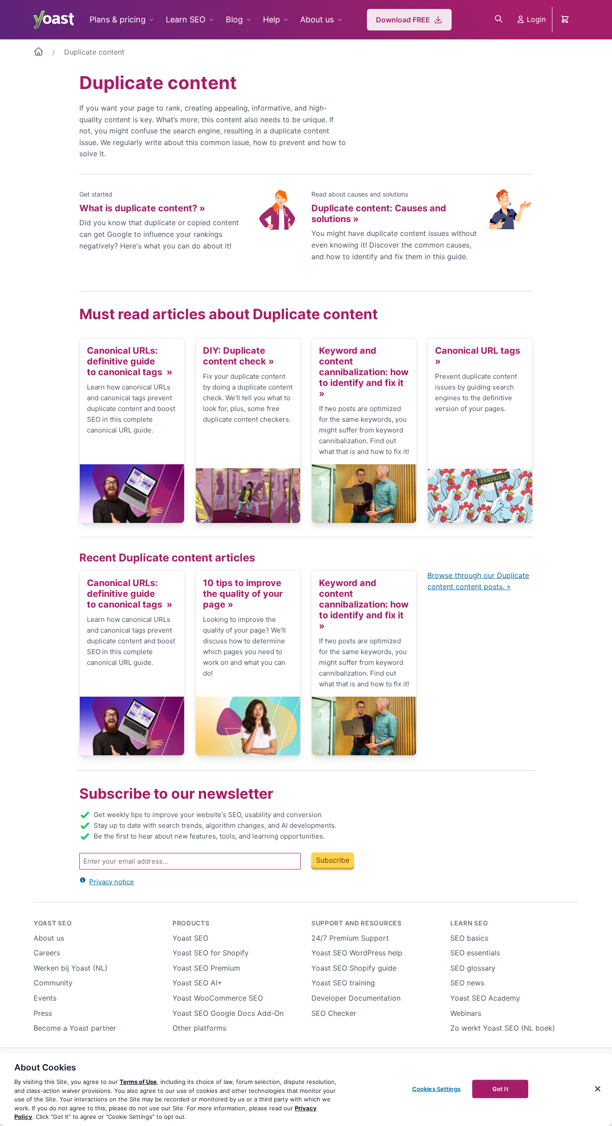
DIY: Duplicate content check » (238, 356)
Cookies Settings (436, 1088)
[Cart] (565, 19)
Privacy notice (111, 882)
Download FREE (403, 19)
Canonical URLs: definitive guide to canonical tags (129, 594)
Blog (234, 19)
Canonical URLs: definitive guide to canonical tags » (129, 361)
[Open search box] (498, 19)
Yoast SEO (53, 923)
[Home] (38, 53)
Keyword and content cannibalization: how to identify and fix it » (364, 372)
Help (271, 19)
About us (317, 19)
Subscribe (332, 860)
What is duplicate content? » (142, 208)
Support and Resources (356, 923)
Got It (500, 1088)
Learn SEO (186, 19)
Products (191, 923)
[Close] (598, 1089)
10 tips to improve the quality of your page (243, 594)
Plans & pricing (118, 19)
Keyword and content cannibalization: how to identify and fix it (364, 604)
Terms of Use (138, 1081)
